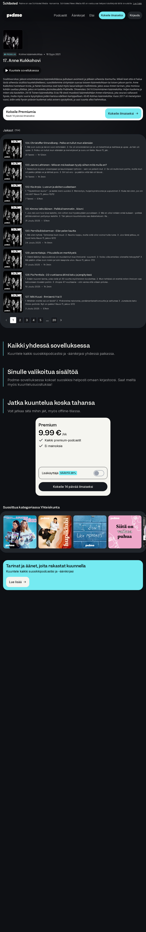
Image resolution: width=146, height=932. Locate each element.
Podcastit (60, 15)
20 (54, 320)
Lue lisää (137, 3)
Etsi (91, 15)
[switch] (99, 473)
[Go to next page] (61, 320)
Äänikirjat (78, 15)
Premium (48, 425)
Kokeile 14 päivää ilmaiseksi (73, 487)
